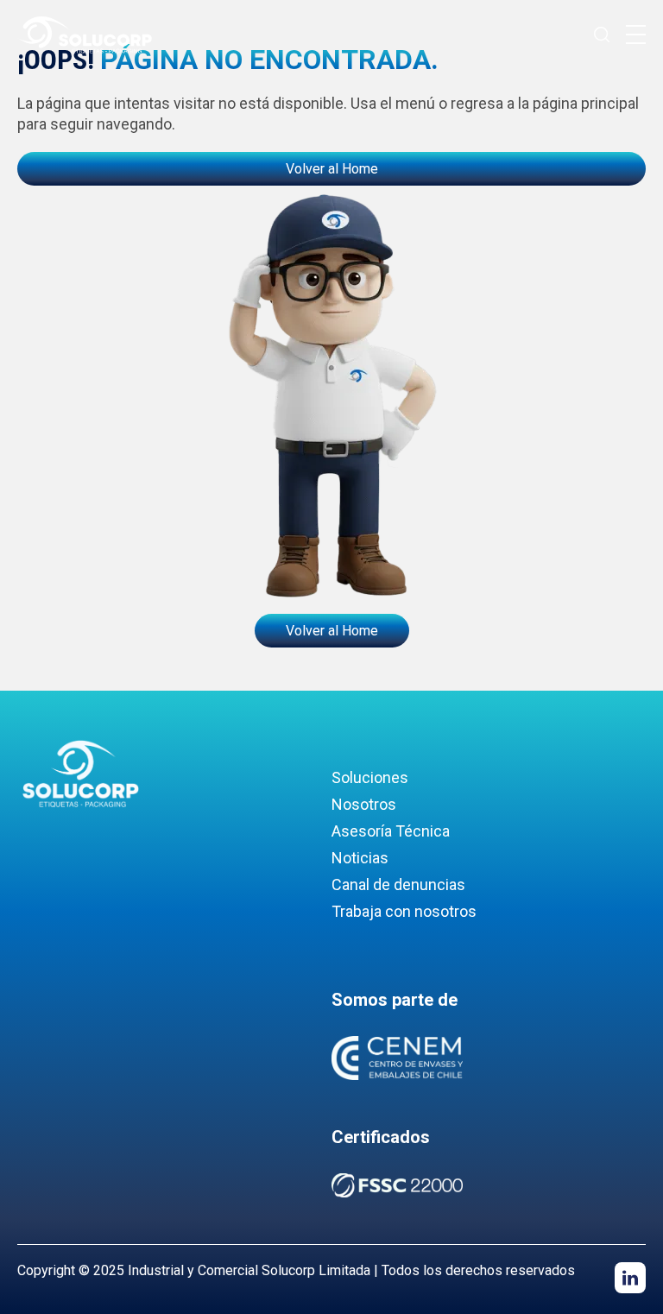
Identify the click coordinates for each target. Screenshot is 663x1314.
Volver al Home (332, 169)
